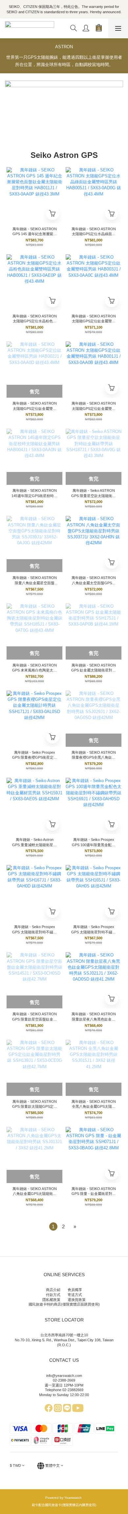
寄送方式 (75, 1295)
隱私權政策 (51, 1300)
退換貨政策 (77, 1300)
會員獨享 (75, 1290)
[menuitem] (53, 1226)
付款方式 (53, 1295)
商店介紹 (53, 1290)
